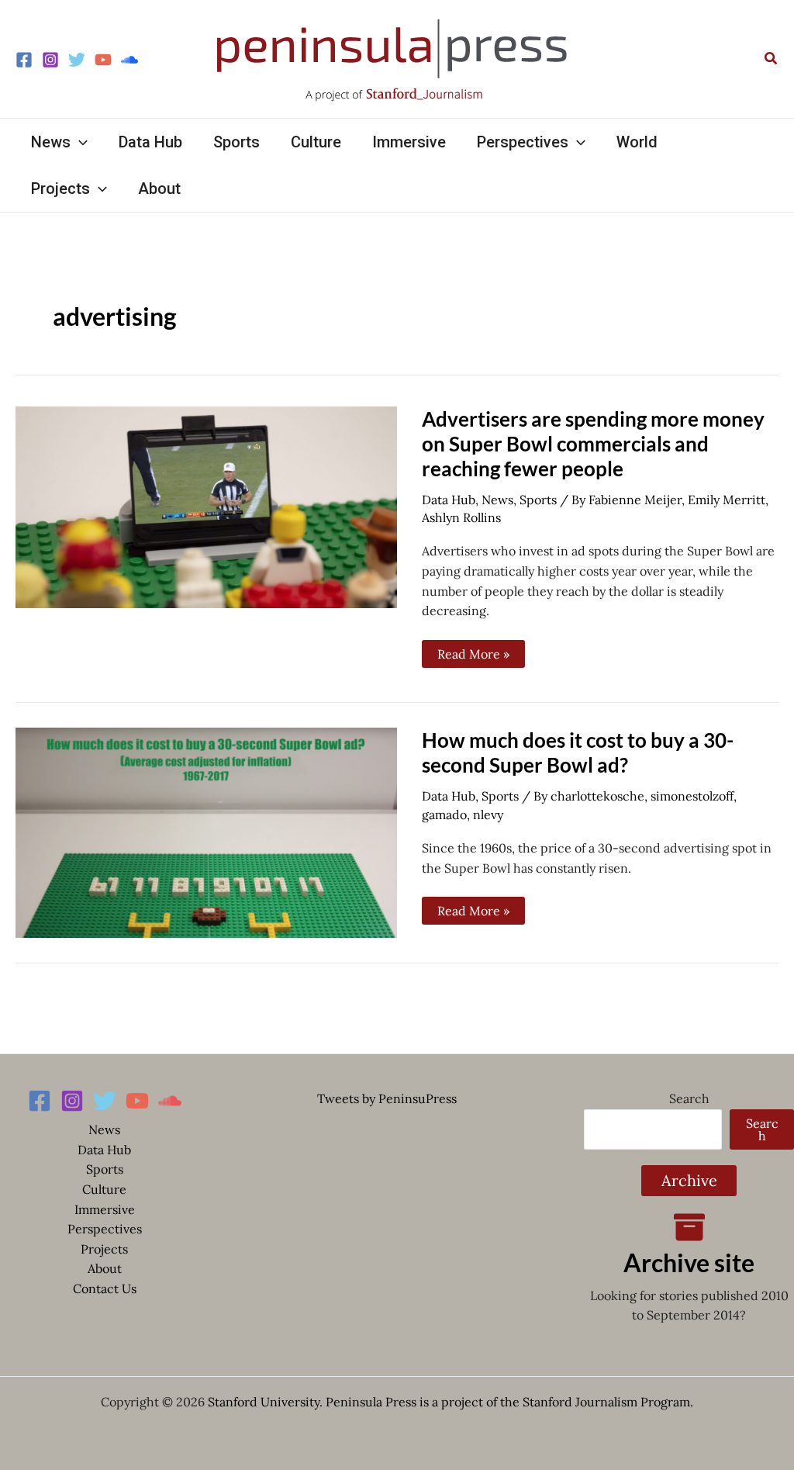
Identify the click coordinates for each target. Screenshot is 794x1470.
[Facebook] (24, 59)
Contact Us (104, 1288)
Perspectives (104, 1229)
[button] (771, 59)
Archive (689, 1180)
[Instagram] (50, 59)
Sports (538, 499)
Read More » (473, 651)
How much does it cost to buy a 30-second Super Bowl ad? (578, 752)
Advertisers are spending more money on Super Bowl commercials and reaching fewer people (593, 443)
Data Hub (448, 499)
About (105, 1268)
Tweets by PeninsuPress (387, 1098)
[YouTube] (103, 59)
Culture (104, 1189)
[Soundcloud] (129, 59)
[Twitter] (76, 59)
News (497, 499)
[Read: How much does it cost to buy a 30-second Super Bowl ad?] (206, 831)
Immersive (104, 1209)
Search (689, 1098)
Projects (104, 1249)
